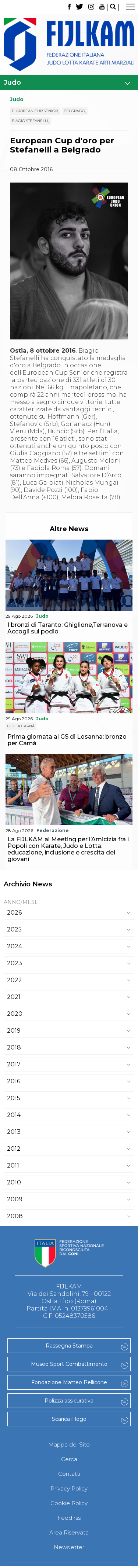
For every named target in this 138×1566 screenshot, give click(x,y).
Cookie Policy (69, 1503)
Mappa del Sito (69, 1444)
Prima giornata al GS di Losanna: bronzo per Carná (67, 740)
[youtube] (102, 7)
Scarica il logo (69, 1419)
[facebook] (69, 7)
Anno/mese (21, 902)
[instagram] (91, 7)
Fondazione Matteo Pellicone (69, 1382)
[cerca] (113, 7)
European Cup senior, (35, 111)
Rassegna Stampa (69, 1345)
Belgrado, (75, 111)
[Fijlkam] (69, 44)
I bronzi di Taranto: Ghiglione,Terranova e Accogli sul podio (67, 628)
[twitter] (79, 7)
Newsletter (69, 1547)
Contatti (69, 1473)
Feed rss (69, 1517)
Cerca (69, 1459)
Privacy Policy (69, 1488)
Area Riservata (69, 1532)
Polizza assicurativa (69, 1400)
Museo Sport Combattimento (69, 1364)
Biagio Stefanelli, (30, 120)
